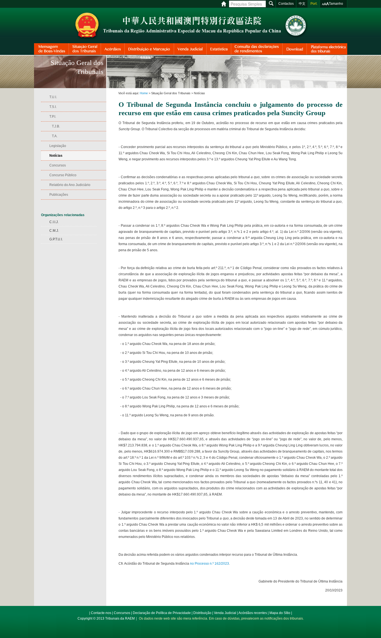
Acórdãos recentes (252, 613)
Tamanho (336, 4)
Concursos (122, 613)
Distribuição (202, 613)
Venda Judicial (225, 613)
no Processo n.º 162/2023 (209, 564)
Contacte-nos (101, 613)
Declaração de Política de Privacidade (162, 613)
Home (144, 93)
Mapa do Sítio (279, 613)
